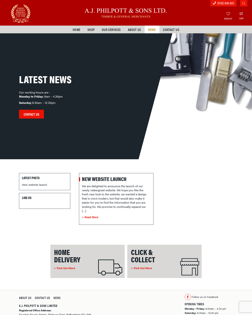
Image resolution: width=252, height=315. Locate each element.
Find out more (66, 268)
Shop (91, 29)
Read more (91, 217)
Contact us (171, 29)
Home (76, 29)
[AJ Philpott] (126, 12)
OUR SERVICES (111, 29)
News (152, 29)
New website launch (104, 178)
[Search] (243, 3)
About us (134, 29)
